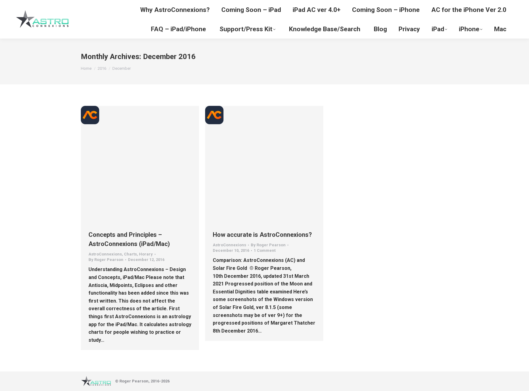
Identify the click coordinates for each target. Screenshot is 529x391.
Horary (146, 254)
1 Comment (265, 250)
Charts (130, 254)
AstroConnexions (105, 254)
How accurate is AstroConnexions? (262, 234)
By (105, 259)
